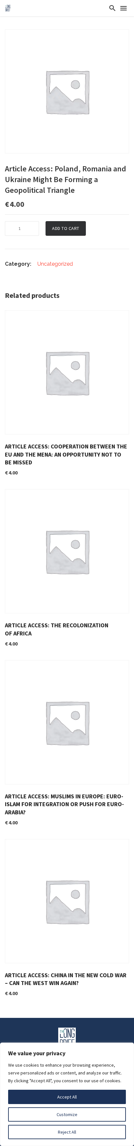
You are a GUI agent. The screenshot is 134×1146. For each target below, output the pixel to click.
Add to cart (65, 228)
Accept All (67, 1097)
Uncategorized (55, 264)
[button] (123, 35)
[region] (67, 1094)
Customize (67, 1114)
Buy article (111, 320)
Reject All (67, 1132)
